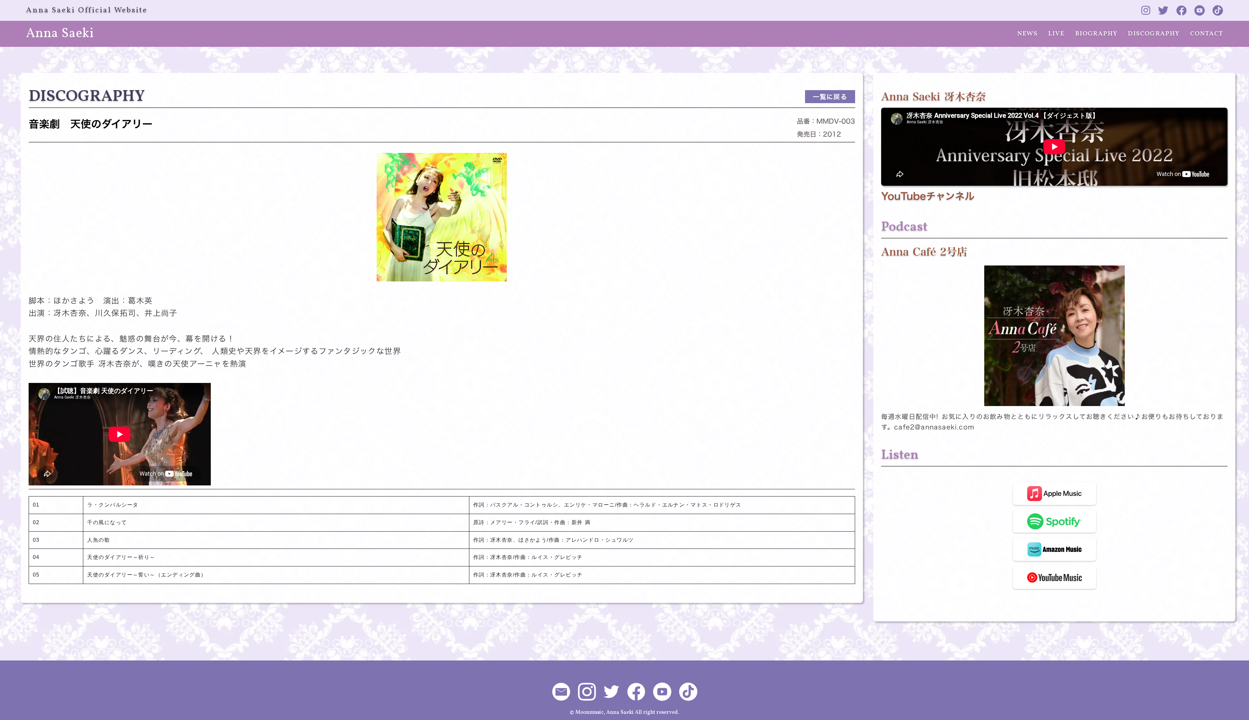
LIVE (1056, 34)
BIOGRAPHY (1096, 34)
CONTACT (1206, 34)
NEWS (1027, 34)
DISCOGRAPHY (1153, 34)
